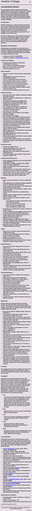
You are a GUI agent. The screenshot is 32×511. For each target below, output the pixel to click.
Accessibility (20, 507)
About (6, 507)
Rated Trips (27, 507)
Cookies (11, 507)
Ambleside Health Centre (15, 479)
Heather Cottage (10, 1)
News (15, 507)
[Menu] (30, 2)
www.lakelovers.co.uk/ (21, 57)
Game (20, 508)
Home (2, 507)
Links (11, 508)
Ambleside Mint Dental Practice (17, 482)
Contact (16, 508)
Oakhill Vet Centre (11, 485)
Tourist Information (8, 448)
